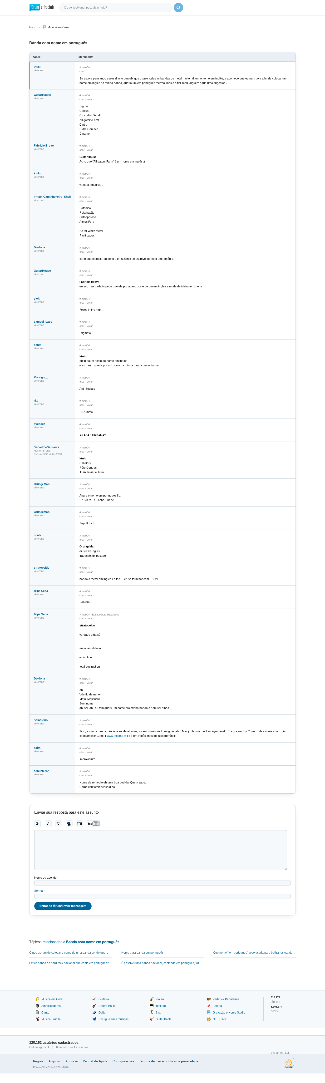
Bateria (217, 1006)
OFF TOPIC (220, 1019)
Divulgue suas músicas (113, 1019)
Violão (160, 999)
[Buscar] (178, 7)
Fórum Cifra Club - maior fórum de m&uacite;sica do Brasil (41, 7)
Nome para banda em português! (142, 952)
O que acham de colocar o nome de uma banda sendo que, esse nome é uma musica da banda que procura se (70, 952)
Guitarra (103, 999)
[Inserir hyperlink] (69, 823)
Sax (158, 1012)
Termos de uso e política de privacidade (168, 1061)
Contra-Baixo (107, 1006)
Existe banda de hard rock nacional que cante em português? (69, 963)
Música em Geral (58, 27)
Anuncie (71, 1061)
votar (90, 99)
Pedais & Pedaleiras (226, 999)
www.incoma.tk (116, 736)
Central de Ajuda (95, 1061)
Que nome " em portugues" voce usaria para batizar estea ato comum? (254, 952)
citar (81, 71)
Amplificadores (51, 1006)
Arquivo (54, 1061)
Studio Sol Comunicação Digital (290, 1062)
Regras (38, 1061)
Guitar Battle (164, 1019)
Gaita (101, 1012)
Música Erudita (51, 1019)
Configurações (123, 1061)
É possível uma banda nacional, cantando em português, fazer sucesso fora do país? (162, 963)
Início (32, 27)
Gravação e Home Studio (229, 1012)
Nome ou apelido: (45, 877)
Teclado (161, 1006)
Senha (38, 890)
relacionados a (81, 942)
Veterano (39, 70)
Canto (45, 1012)
